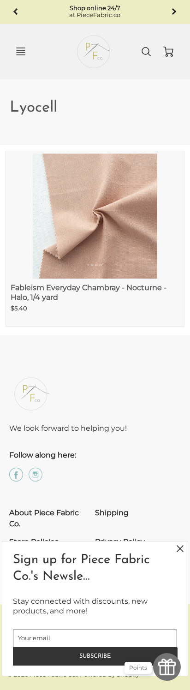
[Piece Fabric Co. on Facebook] (16, 478)
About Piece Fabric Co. (44, 518)
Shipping (112, 512)
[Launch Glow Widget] (167, 667)
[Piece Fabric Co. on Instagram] (35, 478)
